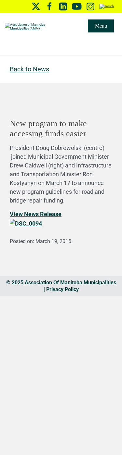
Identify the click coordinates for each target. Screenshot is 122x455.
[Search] (106, 6)
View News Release (35, 214)
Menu (101, 26)
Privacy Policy (62, 289)
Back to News (29, 69)
